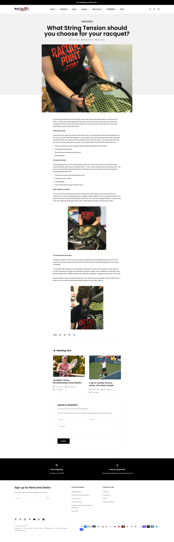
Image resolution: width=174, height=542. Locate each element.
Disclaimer (75, 511)
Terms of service (38, 528)
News (105, 498)
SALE (122, 9)
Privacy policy (28, 528)
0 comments (101, 40)
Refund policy (18, 528)
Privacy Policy (92, 413)
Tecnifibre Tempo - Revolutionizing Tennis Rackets (67, 381)
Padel (74, 9)
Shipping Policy (77, 492)
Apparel (84, 9)
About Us (106, 492)
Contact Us (106, 495)
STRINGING (111, 9)
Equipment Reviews (87, 21)
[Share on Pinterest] (69, 335)
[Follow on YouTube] (34, 519)
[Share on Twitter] (65, 335)
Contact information (61, 528)
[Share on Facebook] (60, 335)
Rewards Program (109, 502)
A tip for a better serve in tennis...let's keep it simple (101, 384)
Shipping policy (49, 528)
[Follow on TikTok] (39, 519)
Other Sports (96, 9)
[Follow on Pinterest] (29, 519)
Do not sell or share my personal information (82, 506)
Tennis (52, 9)
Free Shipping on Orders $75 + (87, 2)
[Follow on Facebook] (15, 519)
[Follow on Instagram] (25, 519)
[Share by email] (74, 335)
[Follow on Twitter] (20, 519)
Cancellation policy (19, 530)
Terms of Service (103, 413)
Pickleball (63, 9)
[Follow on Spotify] (43, 519)
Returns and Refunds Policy (81, 495)
